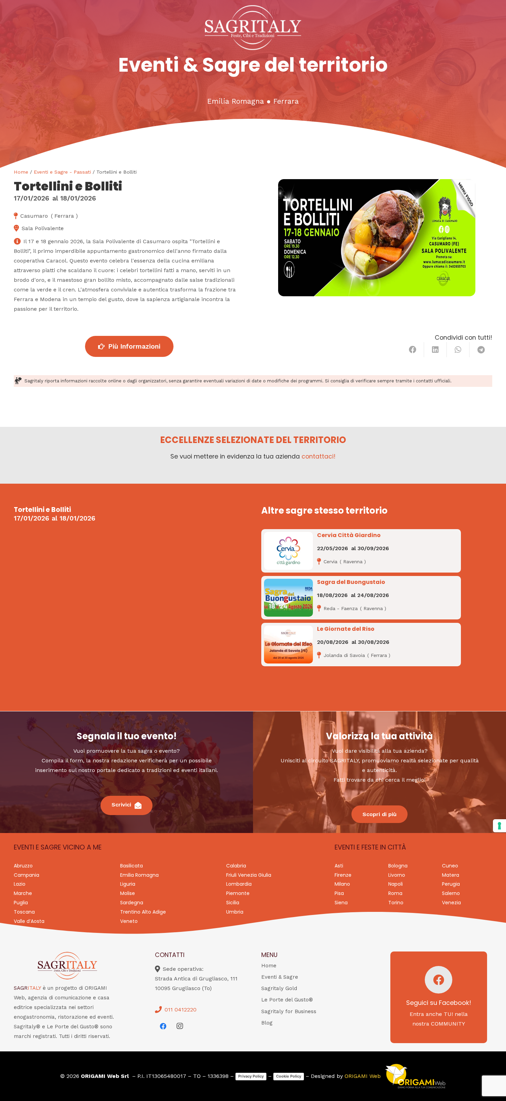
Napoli (395, 884)
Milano (342, 884)
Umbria (234, 911)
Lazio (19, 884)
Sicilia (232, 902)
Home (21, 172)
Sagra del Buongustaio (351, 582)
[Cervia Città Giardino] (288, 551)
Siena (341, 902)
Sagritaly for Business (288, 1011)
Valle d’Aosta (29, 921)
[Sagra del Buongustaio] (288, 598)
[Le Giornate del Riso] (288, 644)
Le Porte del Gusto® (287, 1000)
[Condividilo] (412, 349)
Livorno (396, 875)
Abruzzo (23, 865)
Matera (450, 875)
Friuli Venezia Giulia (248, 875)
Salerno (451, 893)
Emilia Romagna (235, 101)
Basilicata (131, 865)
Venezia (451, 902)
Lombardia (239, 884)
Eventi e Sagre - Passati (62, 172)
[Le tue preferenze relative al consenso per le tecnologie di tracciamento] (499, 825)
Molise (127, 893)
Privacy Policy (251, 1076)
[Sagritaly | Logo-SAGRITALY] (253, 27)
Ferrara (286, 101)
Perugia (451, 884)
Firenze (343, 875)
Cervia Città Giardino (349, 535)
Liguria (127, 884)
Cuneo (450, 865)
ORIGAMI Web (363, 1076)
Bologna (398, 865)
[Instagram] (179, 1026)
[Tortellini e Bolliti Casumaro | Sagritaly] (376, 237)
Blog (267, 1023)
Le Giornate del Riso (346, 629)
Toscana (24, 911)
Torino (395, 902)
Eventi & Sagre (279, 977)
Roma (395, 893)
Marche (23, 893)
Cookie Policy (288, 1076)
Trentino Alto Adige (143, 911)
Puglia (21, 902)
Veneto (129, 921)
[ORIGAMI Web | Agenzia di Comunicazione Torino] (415, 1076)
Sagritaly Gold (279, 988)
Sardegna (131, 902)
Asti (339, 865)
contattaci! (319, 456)
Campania (26, 875)
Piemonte (238, 893)
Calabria (236, 865)
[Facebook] (163, 1026)
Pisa (339, 893)
